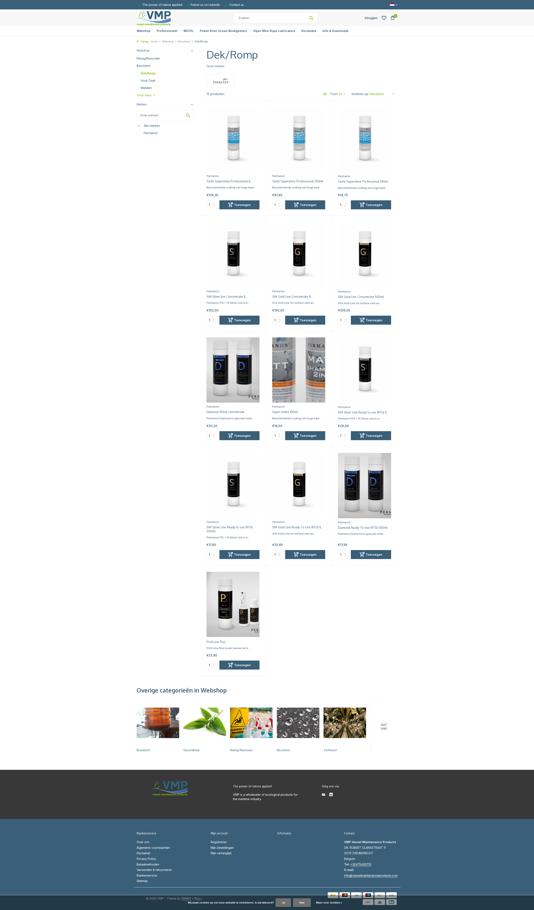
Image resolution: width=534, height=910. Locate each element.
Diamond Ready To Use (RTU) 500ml (363, 527)
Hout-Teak (148, 80)
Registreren (219, 842)
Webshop (143, 31)
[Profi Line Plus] (233, 604)
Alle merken (151, 125)
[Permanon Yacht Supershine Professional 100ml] (364, 139)
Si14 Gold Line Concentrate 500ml (361, 297)
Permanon (150, 133)
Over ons (143, 842)
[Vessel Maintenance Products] (163, 17)
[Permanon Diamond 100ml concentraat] (233, 370)
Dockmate (308, 31)
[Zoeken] (311, 18)
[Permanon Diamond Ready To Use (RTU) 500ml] (364, 485)
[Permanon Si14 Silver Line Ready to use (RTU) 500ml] (233, 485)
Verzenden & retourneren (154, 870)
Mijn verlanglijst (221, 853)
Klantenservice (147, 875)
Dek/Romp (148, 73)
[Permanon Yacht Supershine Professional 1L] (233, 139)
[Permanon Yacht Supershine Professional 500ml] (298, 139)
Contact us (236, 4)
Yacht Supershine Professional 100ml (363, 181)
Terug (144, 41)
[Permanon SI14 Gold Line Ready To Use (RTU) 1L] (298, 485)
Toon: (334, 94)
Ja (283, 902)
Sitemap (142, 881)
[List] (325, 94)
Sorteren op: (360, 94)
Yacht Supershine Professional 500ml (297, 181)
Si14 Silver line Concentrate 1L (226, 296)
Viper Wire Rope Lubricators (274, 31)
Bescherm (184, 41)
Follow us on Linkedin (205, 4)
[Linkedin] (331, 794)
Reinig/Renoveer (148, 58)
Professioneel (167, 31)
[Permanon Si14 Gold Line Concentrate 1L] (298, 254)
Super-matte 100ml (285, 412)
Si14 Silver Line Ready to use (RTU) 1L (362, 412)
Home (154, 41)
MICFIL (189, 31)
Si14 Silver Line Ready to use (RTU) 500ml (230, 529)
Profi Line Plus (216, 642)
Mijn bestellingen (222, 847)
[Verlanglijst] (384, 18)
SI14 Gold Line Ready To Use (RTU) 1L (297, 527)
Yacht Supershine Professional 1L (229, 181)
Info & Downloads (335, 31)
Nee (302, 902)
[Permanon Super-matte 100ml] (298, 370)
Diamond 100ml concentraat (225, 412)
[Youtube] (323, 794)
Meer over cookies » (329, 902)
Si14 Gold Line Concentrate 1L (291, 296)
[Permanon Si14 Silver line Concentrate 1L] (233, 254)
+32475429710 (360, 864)
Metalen (146, 88)
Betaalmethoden (148, 864)
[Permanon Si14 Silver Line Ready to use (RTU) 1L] (364, 370)
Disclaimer (144, 853)
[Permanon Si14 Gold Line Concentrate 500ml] (364, 254)
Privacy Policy (146, 858)
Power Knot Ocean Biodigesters (223, 31)
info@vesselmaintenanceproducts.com (371, 875)
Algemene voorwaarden (153, 847)
